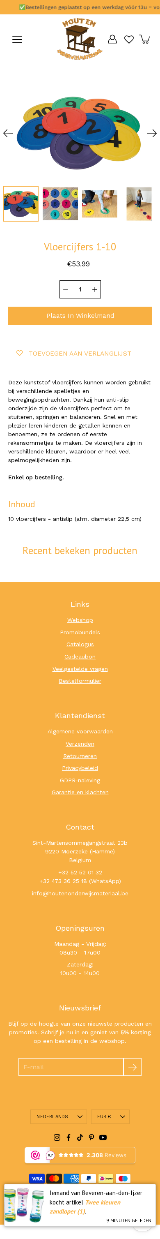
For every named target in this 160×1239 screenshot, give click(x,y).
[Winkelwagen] (145, 39)
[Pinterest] (91, 1137)
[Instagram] (57, 1137)
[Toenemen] (95, 289)
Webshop (80, 620)
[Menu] (17, 39)
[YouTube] (103, 1137)
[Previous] (8, 133)
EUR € (104, 1116)
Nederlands (52, 1116)
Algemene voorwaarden (80, 731)
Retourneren (80, 756)
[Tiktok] (80, 1137)
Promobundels (80, 632)
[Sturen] (132, 1067)
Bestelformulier (80, 680)
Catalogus (80, 644)
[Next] (152, 133)
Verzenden (80, 743)
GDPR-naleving (80, 780)
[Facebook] (68, 1137)
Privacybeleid (80, 768)
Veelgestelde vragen (80, 669)
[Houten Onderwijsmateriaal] (80, 39)
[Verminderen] (65, 289)
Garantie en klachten (80, 792)
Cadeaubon (80, 656)
